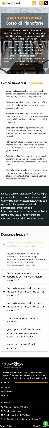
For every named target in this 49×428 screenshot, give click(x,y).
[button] (34, 3)
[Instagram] (41, 3)
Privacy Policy (6, 426)
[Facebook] (46, 3)
